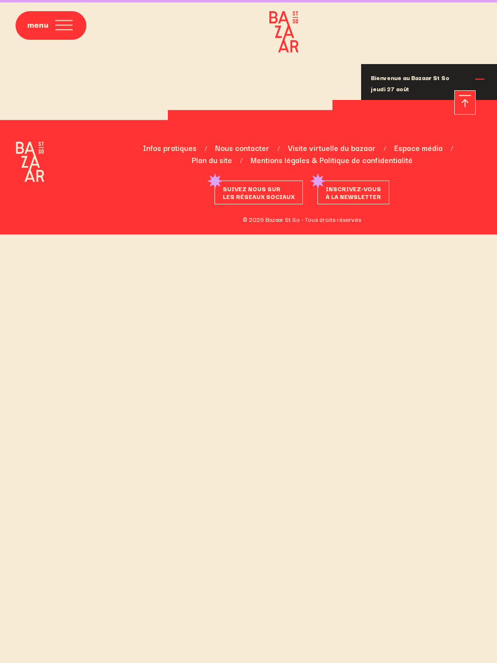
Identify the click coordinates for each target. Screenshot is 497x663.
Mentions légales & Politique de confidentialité (331, 160)
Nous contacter (242, 147)
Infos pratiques (170, 147)
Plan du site (212, 160)
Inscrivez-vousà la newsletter (353, 192)
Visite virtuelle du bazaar (332, 147)
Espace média (418, 147)
